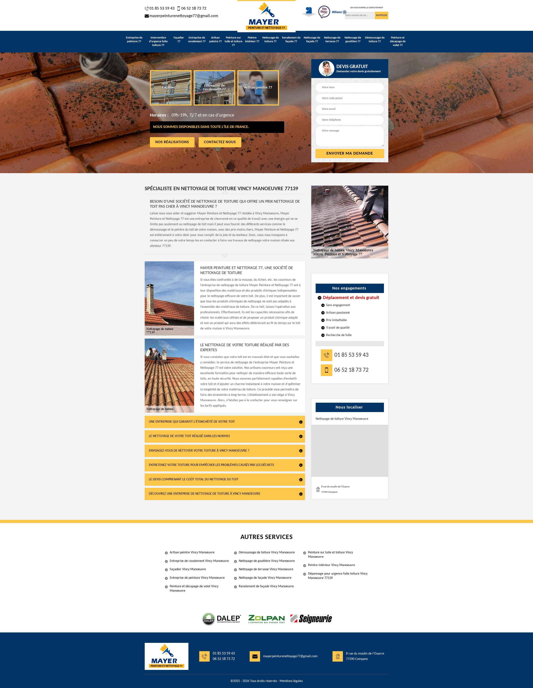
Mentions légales (291, 681)
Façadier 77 (179, 39)
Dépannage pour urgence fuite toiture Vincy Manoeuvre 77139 (337, 576)
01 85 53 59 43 (161, 8)
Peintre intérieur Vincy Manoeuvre (331, 565)
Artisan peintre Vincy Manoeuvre (192, 552)
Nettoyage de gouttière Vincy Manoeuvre (267, 561)
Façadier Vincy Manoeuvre (188, 569)
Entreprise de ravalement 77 (196, 39)
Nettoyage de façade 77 (312, 39)
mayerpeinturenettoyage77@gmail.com (183, 16)
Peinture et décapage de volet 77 (398, 41)
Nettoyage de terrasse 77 (332, 39)
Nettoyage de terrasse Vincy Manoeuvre (266, 569)
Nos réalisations (172, 142)
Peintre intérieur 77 (252, 39)
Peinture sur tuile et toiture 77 (233, 41)
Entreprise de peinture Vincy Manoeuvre (197, 578)
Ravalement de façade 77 (291, 39)
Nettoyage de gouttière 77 (353, 39)
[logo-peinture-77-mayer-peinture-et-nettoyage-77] (266, 16)
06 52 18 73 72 (193, 8)
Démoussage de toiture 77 (375, 39)
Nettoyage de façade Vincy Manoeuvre (265, 578)
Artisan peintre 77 (215, 39)
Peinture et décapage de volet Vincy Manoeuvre (194, 588)
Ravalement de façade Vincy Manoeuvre (266, 586)
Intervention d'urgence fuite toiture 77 (158, 41)
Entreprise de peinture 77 (134, 39)
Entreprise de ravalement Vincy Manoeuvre (199, 561)
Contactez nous (220, 142)
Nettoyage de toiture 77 (270, 39)
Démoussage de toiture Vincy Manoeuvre (267, 552)
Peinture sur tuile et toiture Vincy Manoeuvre (330, 555)
